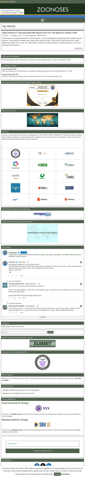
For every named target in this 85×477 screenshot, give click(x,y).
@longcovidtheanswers (16, 284)
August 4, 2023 (16, 35)
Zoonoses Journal (7, 1)
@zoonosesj (22, 262)
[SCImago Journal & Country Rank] (13, 326)
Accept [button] (57, 474)
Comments (42, 35)
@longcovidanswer (30, 284)
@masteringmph (30, 306)
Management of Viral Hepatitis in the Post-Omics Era (18, 393)
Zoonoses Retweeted (15, 281)
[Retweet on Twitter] (7, 281)
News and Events (30, 35)
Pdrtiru (6, 35)
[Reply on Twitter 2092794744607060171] (9, 312)
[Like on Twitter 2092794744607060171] (18, 312)
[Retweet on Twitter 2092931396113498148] (13, 276)
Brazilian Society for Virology (15, 419)
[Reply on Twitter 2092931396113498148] (9, 276)
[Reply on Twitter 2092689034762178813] (9, 298)
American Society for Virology (15, 403)
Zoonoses (12, 262)
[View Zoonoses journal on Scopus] (42, 154)
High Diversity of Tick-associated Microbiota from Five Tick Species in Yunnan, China (39, 32)
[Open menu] (42, 20)
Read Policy (65, 474)
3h (28, 262)
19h (39, 284)
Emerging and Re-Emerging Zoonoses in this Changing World (20, 390)
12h (38, 306)
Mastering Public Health (16, 306)
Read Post (78, 48)
